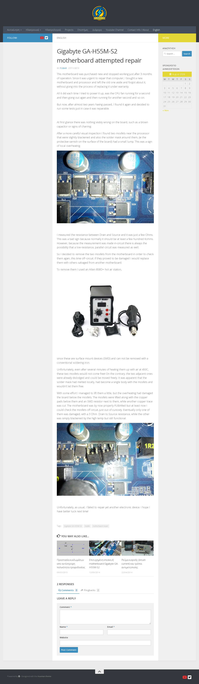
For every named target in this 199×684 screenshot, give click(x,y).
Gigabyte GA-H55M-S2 (73, 526)
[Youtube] (41, 37)
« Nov (166, 110)
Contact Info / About (138, 29)
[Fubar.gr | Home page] (99, 13)
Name (64, 626)
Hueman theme (44, 676)
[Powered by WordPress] (19, 676)
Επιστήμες (83, 29)
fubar (63, 68)
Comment (66, 607)
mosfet (87, 526)
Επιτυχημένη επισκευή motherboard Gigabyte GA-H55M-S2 (103, 563)
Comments (69, 590)
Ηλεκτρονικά (32, 29)
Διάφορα (97, 29)
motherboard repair (100, 526)
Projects (69, 29)
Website (64, 637)
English (156, 29)
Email (111, 626)
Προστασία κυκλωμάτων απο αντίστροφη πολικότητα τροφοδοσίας (71, 563)
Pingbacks (91, 590)
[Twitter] (46, 37)
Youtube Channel (115, 29)
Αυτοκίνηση (13, 29)
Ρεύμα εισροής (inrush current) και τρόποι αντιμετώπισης (133, 563)
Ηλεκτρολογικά (53, 29)
